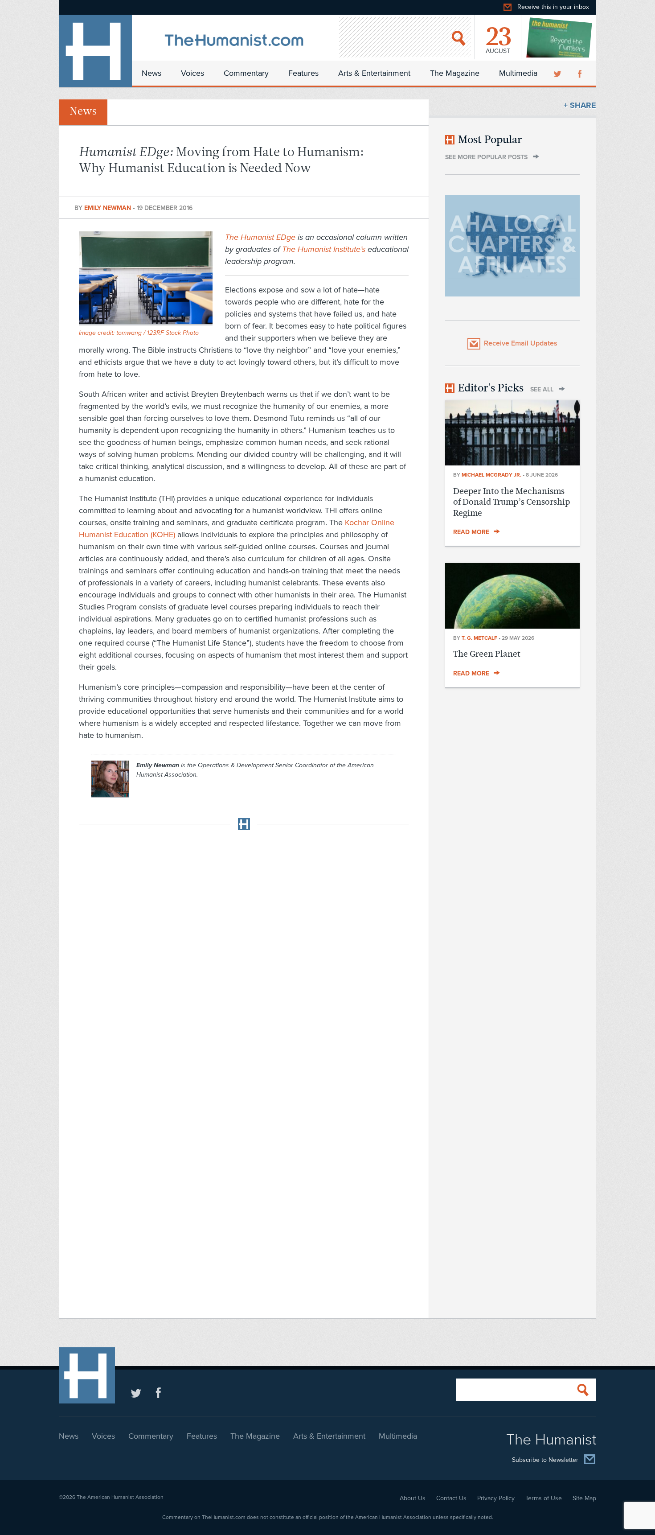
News (151, 73)
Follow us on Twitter (136, 1393)
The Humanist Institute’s (323, 249)
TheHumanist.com (95, 51)
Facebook (580, 73)
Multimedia (518, 73)
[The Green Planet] (512, 626)
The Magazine (454, 73)
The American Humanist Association (120, 1497)
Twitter (558, 73)
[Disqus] (244, 948)
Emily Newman (108, 208)
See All (541, 389)
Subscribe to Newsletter (545, 1460)
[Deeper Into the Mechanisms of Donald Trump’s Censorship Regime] (512, 463)
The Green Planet (486, 654)
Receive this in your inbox (553, 7)
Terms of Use (543, 1498)
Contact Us (451, 1498)
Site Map (584, 1498)
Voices (192, 73)
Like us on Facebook (158, 1393)
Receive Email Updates (520, 343)
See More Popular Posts (486, 157)
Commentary (246, 73)
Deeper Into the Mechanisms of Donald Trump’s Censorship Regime (511, 502)
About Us (413, 1498)
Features (303, 73)
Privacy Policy (496, 1498)
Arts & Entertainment (374, 73)
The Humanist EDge (260, 237)
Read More (471, 532)
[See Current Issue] (559, 37)
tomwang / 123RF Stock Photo (157, 333)
